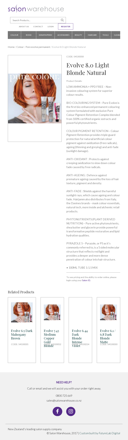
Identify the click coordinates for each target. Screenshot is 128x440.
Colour (20, 46)
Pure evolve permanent (38, 46)
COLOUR (14, 35)
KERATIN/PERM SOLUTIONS (45, 36)
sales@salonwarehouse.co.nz (64, 400)
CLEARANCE (119, 35)
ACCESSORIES (63, 35)
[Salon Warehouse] (36, 9)
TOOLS (105, 35)
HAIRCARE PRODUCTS (92, 36)
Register (65, 26)
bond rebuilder (28, 36)
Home (11, 46)
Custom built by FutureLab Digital (99, 433)
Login (51, 26)
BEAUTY (78, 35)
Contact (38, 26)
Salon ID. (86, 280)
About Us (24, 26)
